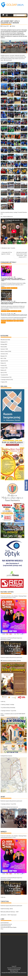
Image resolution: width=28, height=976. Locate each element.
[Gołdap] (3, 14)
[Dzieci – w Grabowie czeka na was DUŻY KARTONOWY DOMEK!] (14, 735)
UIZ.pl (2, 928)
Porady (2, 367)
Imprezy (8, 311)
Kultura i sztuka (14, 311)
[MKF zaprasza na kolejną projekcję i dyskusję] (14, 680)
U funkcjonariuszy (5, 377)
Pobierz (2, 363)
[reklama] (12, 480)
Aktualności (4, 248)
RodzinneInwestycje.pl (6, 925)
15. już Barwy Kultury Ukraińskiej (8, 707)
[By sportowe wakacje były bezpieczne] (14, 818)
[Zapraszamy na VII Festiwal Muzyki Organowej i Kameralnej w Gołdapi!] (14, 648)
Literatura (3, 353)
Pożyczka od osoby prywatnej (14, 967)
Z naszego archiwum (5, 379)
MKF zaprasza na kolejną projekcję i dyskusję (11, 660)
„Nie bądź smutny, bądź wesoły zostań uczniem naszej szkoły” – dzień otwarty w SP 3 (21, 255)
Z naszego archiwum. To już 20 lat (8, 710)
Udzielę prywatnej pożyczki (14, 969)
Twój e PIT (14, 966)
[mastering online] (12, 446)
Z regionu (3, 322)
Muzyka (19, 311)
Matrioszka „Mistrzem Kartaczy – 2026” (10, 911)
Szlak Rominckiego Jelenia (7, 908)
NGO (15, 320)
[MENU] (7, 15)
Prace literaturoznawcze (6, 924)
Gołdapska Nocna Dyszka (6, 755)
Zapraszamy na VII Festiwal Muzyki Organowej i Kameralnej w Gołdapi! (11, 638)
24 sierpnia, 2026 (5, 277)
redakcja (13, 26)
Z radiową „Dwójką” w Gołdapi (7, 704)
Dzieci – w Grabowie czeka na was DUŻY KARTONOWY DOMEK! (13, 714)
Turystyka (13, 248)
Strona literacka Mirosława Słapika (8, 927)
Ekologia (2, 344)
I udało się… (3, 701)
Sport (9, 248)
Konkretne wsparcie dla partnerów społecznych (11, 657)
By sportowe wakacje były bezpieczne (9, 807)
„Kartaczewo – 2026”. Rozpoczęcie (8, 914)
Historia (2, 346)
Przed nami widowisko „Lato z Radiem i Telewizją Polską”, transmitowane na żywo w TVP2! (14, 596)
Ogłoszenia (3, 360)
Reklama (3, 370)
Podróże (2, 365)
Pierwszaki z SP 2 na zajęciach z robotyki (6, 253)
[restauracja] (12, 538)
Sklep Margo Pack (14, 971)
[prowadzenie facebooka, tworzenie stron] (12, 587)
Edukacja (3, 342)
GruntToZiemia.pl (4, 922)
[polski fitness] (12, 578)
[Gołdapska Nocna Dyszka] (14, 775)
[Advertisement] (14, 11)
